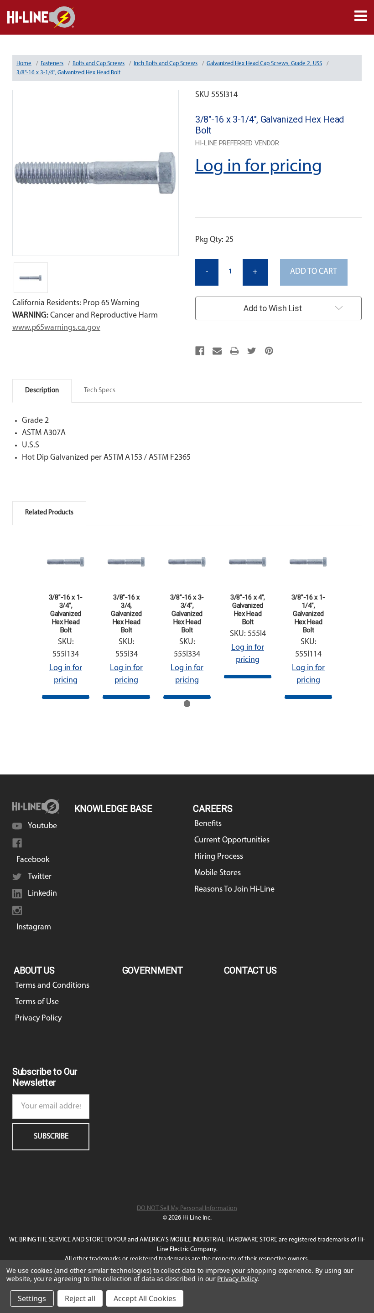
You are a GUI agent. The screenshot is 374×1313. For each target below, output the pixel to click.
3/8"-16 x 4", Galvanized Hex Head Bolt (247, 609)
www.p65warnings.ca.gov (56, 328)
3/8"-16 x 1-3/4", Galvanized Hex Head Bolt (66, 613)
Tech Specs (99, 390)
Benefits (208, 824)
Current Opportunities (232, 840)
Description (42, 390)
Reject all (80, 1298)
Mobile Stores (217, 873)
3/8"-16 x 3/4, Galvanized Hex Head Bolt (126, 613)
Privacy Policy (38, 1019)
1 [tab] (187, 703)
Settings (32, 1298)
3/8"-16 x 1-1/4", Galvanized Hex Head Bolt (308, 613)
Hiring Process (218, 857)
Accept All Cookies (145, 1298)
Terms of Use (37, 1002)
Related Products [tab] (49, 512)
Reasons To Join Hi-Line (234, 890)
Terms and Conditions (52, 986)
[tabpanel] (66, 618)
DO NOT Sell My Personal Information (187, 1208)
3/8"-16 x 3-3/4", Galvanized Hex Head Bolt (187, 613)
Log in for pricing (258, 167)
